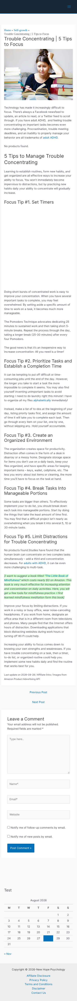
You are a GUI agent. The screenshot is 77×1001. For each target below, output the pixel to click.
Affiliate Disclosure (38, 975)
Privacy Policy (38, 980)
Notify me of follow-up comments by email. (38, 827)
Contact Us (38, 992)
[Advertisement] (38, 248)
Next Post (38, 702)
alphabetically (42, 400)
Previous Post (38, 692)
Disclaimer (38, 988)
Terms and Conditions (38, 984)
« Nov (7, 953)
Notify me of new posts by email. (32, 836)
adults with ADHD (35, 563)
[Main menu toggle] (69, 7)
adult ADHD (50, 137)
